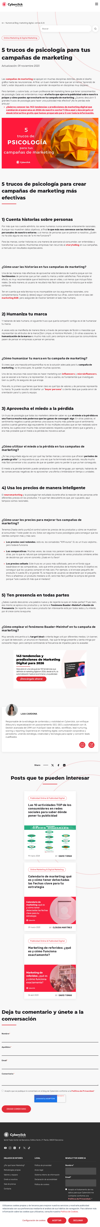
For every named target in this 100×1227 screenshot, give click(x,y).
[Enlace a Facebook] (19, 1147)
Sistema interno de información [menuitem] (47, 1175)
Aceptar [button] (56, 1220)
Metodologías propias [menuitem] (12, 1170)
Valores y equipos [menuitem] (11, 1175)
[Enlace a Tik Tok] (29, 1147)
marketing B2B (10, 298)
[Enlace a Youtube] (5, 1147)
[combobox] (66, 28)
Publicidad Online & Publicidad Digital (47, 798)
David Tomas (65, 856)
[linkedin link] (82, 744)
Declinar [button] (78, 1220)
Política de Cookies (69, 1211)
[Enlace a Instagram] (10, 1147)
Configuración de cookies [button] (33, 1220)
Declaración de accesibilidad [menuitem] (46, 1179)
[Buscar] (95, 28)
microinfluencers (87, 374)
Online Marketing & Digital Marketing (20, 38)
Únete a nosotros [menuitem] (11, 1179)
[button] (96, 4)
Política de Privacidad (82, 1091)
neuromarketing (13, 494)
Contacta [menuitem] (7, 1189)
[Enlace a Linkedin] (14, 1147)
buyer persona (53, 389)
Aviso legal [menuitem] (39, 1170)
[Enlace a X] (24, 1147)
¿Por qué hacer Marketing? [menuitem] (14, 1165)
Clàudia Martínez (62, 927)
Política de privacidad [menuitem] (43, 1165)
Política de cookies (42, 1184)
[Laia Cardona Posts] (91, 744)
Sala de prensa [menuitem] (10, 1184)
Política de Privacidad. (79, 1199)
